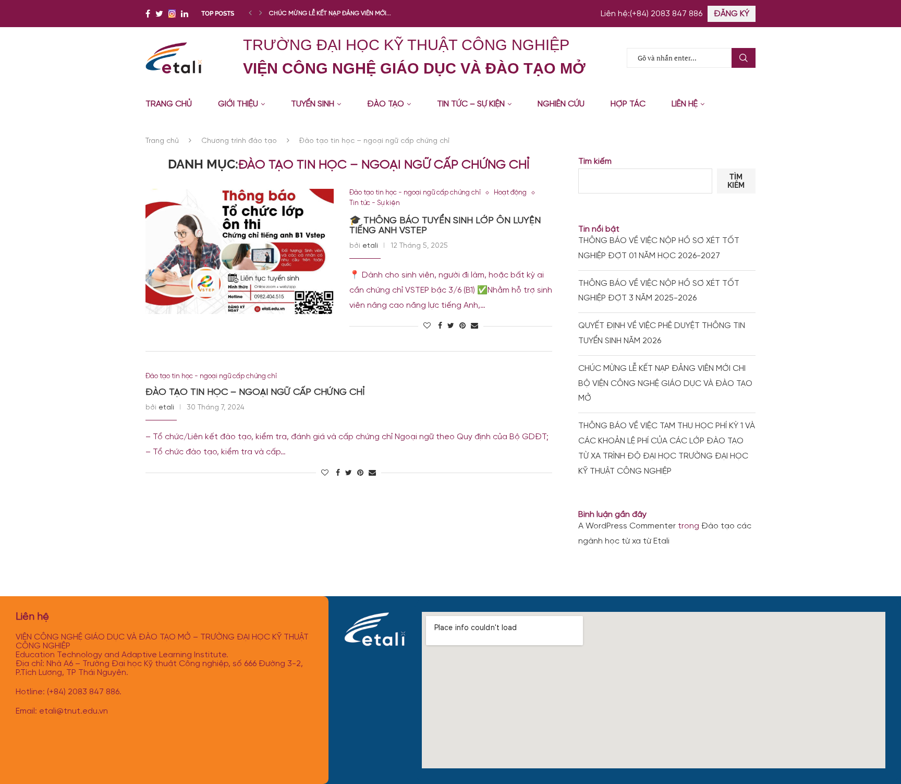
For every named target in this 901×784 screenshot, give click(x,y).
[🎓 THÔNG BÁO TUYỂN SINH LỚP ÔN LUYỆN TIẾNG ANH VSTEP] (239, 251)
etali (370, 246)
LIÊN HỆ (685, 104)
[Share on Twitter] (450, 326)
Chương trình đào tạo (239, 141)
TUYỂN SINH (312, 104)
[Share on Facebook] (440, 326)
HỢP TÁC (628, 104)
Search (744, 58)
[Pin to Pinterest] (462, 326)
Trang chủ (162, 141)
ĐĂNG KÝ (731, 13)
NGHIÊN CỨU (561, 104)
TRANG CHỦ (168, 104)
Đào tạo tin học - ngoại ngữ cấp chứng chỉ (415, 192)
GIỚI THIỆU (238, 104)
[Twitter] (159, 13)
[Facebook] (147, 13)
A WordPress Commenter (627, 526)
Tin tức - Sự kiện (374, 203)
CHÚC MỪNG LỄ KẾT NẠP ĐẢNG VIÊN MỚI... (330, 13)
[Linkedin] (184, 13)
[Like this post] (427, 326)
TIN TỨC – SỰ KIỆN (471, 104)
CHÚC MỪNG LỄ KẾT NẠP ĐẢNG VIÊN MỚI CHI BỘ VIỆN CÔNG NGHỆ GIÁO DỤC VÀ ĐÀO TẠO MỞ (665, 383)
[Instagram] (172, 13)
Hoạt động (510, 192)
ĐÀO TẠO (385, 104)
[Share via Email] (474, 326)
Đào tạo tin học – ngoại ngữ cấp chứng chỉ (254, 392)
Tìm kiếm (595, 161)
